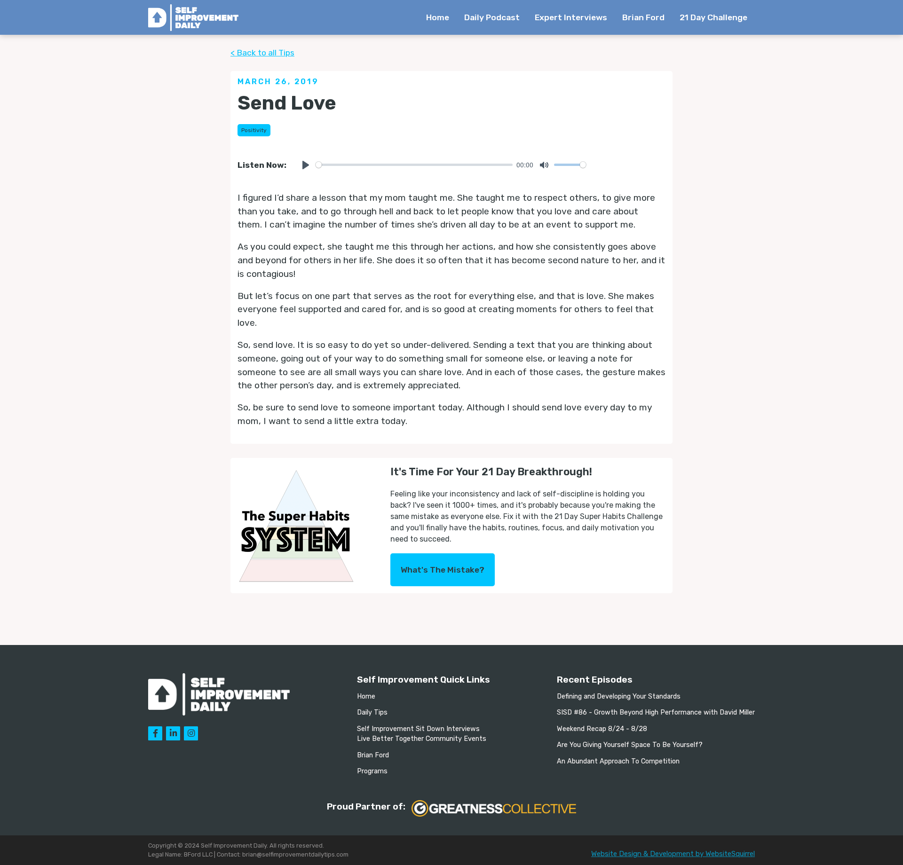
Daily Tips (372, 712)
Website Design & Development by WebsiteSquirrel (673, 853)
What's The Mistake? (442, 569)
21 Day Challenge (713, 17)
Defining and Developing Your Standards (619, 696)
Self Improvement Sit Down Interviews (418, 729)
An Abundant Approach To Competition (618, 761)
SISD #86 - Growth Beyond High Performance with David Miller (656, 712)
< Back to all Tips (262, 52)
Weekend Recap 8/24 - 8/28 (602, 729)
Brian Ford (643, 17)
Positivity (254, 130)
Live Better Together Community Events (421, 739)
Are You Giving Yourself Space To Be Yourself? (630, 745)
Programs (372, 771)
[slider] (414, 164)
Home (437, 17)
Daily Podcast (492, 17)
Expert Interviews (571, 17)
